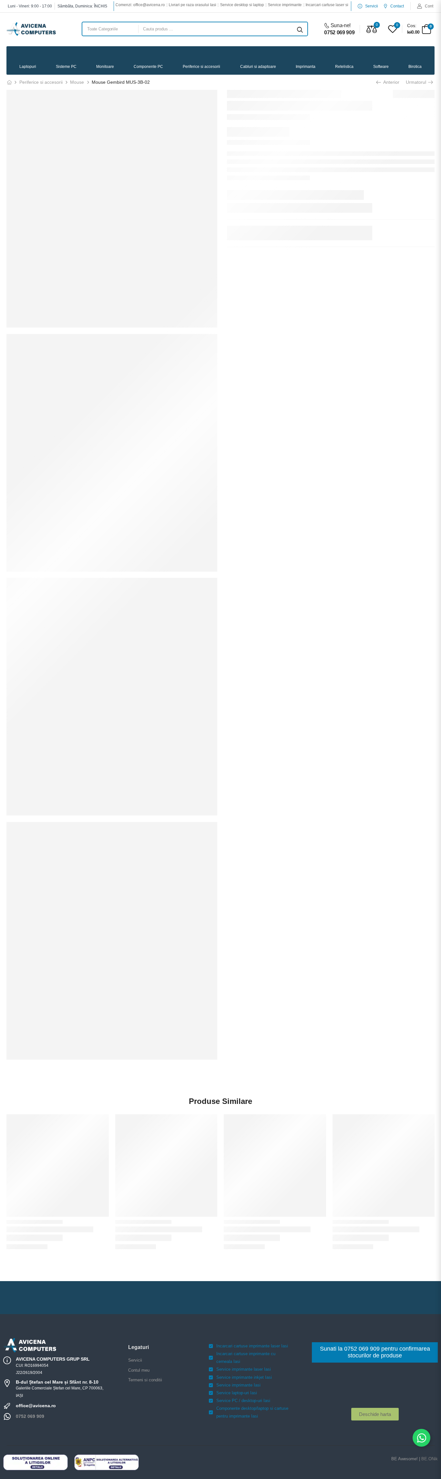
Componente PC (148, 66)
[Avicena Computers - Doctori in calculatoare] (31, 29)
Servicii (135, 1360)
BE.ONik (429, 1458)
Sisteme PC (66, 66)
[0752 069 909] (7, 1416)
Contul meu (138, 1370)
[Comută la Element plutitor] (421, 1438)
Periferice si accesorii (201, 66)
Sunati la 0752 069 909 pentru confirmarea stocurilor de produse (375, 1352)
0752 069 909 (30, 1416)
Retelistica (344, 66)
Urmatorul (416, 82)
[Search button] (300, 29)
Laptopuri (27, 66)
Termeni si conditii (145, 1379)
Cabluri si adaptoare (258, 66)
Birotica (415, 66)
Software (381, 66)
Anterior (390, 82)
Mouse (77, 82)
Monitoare (105, 66)
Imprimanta (305, 66)
